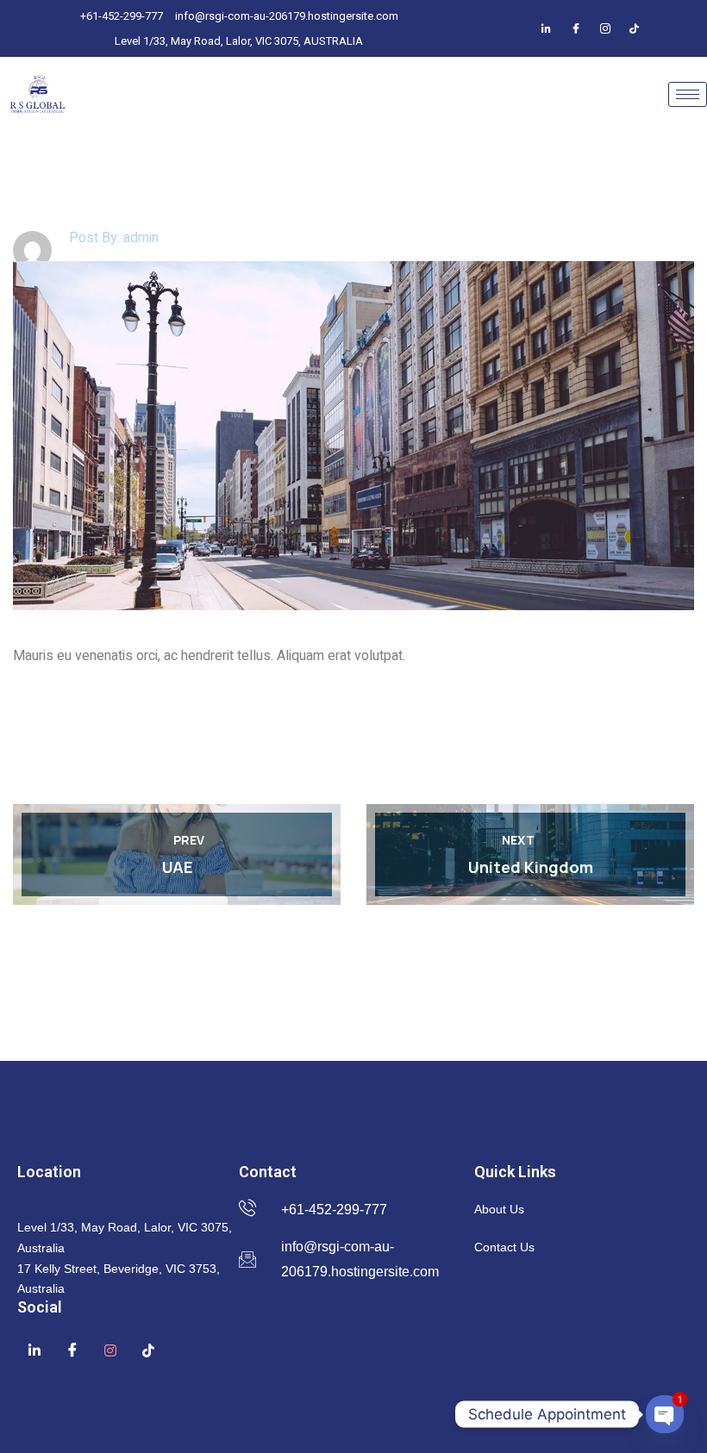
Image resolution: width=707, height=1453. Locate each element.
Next (518, 840)
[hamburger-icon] (687, 94)
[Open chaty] (665, 1414)
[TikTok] (635, 28)
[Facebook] (547, 28)
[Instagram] (605, 28)
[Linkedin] (34, 1350)
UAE (177, 867)
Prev (188, 840)
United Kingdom (530, 867)
